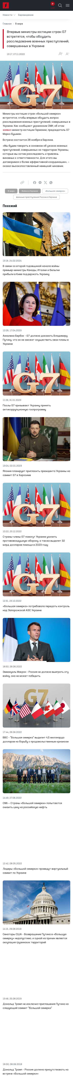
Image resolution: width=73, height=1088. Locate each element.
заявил (7, 130)
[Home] (6, 5)
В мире (11, 191)
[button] (9, 15)
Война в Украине (30, 191)
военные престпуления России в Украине (36, 197)
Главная (7, 24)
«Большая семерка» (55, 191)
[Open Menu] (67, 5)
